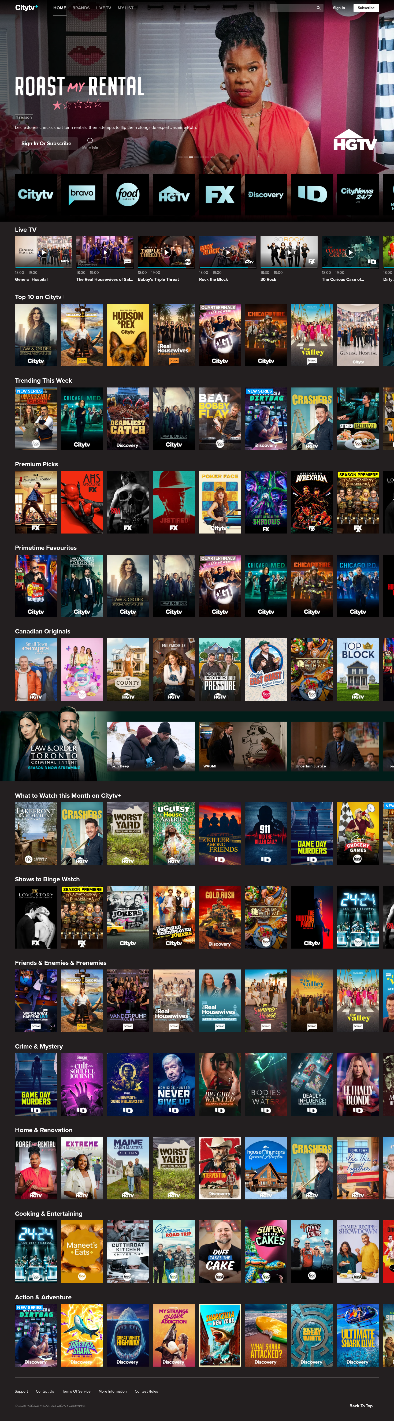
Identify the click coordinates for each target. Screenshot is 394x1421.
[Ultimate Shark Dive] (358, 1335)
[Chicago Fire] (266, 335)
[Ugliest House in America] (174, 833)
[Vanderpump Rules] (128, 1000)
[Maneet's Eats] (82, 1251)
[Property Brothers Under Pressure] (220, 669)
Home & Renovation (44, 1130)
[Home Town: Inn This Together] (358, 1168)
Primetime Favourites (46, 548)
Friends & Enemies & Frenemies (60, 963)
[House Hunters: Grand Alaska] (266, 1168)
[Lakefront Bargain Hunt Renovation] (36, 833)
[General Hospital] (358, 335)
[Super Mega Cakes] (266, 1251)
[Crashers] (312, 418)
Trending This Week (43, 381)
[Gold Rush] (220, 917)
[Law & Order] (174, 418)
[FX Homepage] (220, 194)
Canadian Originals (42, 631)
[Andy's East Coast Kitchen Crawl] (266, 669)
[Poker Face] (220, 502)
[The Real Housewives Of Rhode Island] (174, 1000)
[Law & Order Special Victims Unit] (36, 335)
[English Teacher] (36, 502)
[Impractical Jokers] (128, 917)
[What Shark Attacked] (266, 1335)
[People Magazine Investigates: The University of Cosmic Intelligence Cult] (128, 1084)
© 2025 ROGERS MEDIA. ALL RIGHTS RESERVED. (50, 1406)
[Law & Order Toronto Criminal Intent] (82, 586)
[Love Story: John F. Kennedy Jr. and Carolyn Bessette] (36, 917)
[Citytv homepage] (36, 194)
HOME (59, 8)
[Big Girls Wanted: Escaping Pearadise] (220, 1084)
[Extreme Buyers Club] (82, 1168)
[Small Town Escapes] (36, 669)
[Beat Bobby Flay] (220, 418)
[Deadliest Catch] (128, 418)
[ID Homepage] (312, 194)
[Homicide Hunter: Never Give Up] (174, 1084)
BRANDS (81, 8)
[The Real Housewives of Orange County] (174, 335)
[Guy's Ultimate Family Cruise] (312, 1251)
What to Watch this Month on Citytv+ (68, 796)
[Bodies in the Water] (266, 1084)
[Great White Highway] (128, 1335)
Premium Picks (36, 464)
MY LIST (125, 8)
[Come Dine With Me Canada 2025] (312, 669)
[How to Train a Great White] (312, 1335)
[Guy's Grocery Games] (358, 833)
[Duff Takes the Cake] (220, 1251)
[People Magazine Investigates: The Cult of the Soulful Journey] (82, 1084)
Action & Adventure (43, 1297)
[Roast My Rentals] (36, 1168)
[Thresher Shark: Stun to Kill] (82, 1335)
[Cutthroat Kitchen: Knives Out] (128, 1251)
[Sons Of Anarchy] (128, 502)
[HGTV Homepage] (174, 194)
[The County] (128, 669)
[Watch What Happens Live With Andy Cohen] (36, 1000)
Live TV (25, 230)
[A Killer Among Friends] (220, 833)
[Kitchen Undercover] (358, 418)
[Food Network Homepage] (128, 194)
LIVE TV (103, 8)
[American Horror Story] (82, 502)
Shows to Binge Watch (47, 879)
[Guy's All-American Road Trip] (174, 1251)
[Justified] (174, 502)
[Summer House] (266, 1000)
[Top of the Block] (358, 669)
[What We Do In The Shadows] (266, 502)
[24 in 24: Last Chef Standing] (358, 917)
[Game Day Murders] (312, 833)
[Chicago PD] (358, 586)
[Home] (26, 8)
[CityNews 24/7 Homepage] (358, 194)
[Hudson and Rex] (128, 335)
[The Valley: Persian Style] (312, 1000)
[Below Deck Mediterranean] (82, 335)
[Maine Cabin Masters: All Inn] (128, 1168)
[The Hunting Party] (312, 917)
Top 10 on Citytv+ (40, 297)
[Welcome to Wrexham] (312, 502)
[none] (21, 1391)
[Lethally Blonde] (358, 1084)
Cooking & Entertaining (49, 1214)
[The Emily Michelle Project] (174, 669)
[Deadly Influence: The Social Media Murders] (312, 1084)
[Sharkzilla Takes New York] (220, 1335)
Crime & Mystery (39, 1046)
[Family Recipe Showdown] (358, 1251)
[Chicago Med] (82, 418)
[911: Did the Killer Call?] (266, 833)
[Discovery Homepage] (266, 194)
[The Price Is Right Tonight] (36, 586)
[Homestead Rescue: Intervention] (220, 1168)
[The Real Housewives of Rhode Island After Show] (220, 1000)
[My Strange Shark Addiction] (174, 1335)
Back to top (361, 1406)
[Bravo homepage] (82, 194)
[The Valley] (312, 335)
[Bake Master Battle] (82, 669)
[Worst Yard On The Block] (128, 833)
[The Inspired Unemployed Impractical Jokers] (174, 917)
